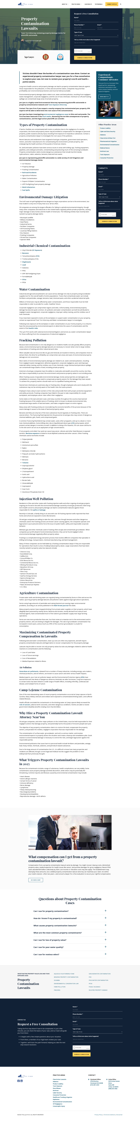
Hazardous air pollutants (28, 671)
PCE (37, 256)
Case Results (88, 4)
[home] (25, 4)
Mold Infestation (28, 187)
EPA (82, 677)
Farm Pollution (59, 987)
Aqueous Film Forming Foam (64, 974)
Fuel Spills (26, 190)
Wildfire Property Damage (98, 990)
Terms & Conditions (109, 1115)
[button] (65, 4)
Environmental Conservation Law (66, 983)
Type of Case (78, 32)
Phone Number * (79, 25)
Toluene (25, 463)
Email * (99, 25)
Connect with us (112, 4)
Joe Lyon (38, 40)
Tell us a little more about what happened (87, 40)
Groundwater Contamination (100, 974)
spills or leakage (39, 510)
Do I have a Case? (35, 880)
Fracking (57, 990)
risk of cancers (24, 705)
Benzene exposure (32, 433)
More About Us (104, 96)
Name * (75, 1007)
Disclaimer (119, 1115)
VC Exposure (37, 250)
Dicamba (57, 980)
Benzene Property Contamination (66, 977)
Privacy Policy (98, 1115)
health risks (33, 328)
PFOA (90, 983)
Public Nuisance (94, 987)
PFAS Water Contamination (98, 980)
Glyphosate (26, 262)
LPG (72, 423)
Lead (24, 265)
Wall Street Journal (61, 606)
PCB (90, 977)
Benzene (25, 253)
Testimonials (98, 4)
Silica (24, 279)
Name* (76, 17)
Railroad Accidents (29, 173)
